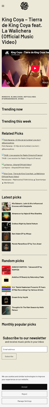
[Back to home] (24, 6)
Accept (24, 387)
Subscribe (9, 356)
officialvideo (30, 97)
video (21, 99)
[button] (3, 6)
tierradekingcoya (10, 99)
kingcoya (6, 97)
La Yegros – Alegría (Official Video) (16, 167)
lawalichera (17, 97)
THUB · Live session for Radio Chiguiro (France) (21, 158)
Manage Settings (25, 401)
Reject (24, 394)
